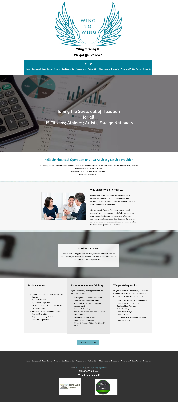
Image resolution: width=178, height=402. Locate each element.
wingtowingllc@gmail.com (88, 174)
